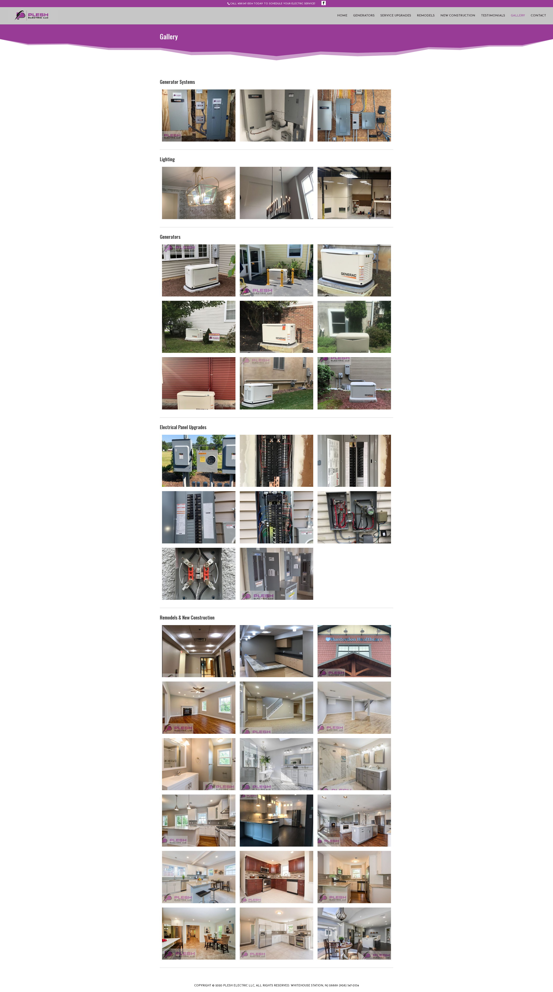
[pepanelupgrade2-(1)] (276, 486)
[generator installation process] (198, 295)
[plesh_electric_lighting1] (354, 218)
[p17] (276, 958)
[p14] (276, 902)
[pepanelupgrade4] (198, 542)
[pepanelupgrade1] (198, 486)
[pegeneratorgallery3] (354, 295)
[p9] (354, 789)
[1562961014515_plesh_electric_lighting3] (198, 218)
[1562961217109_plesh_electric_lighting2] (276, 218)
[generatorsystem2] (354, 140)
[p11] (276, 845)
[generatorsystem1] (276, 140)
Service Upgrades (395, 15)
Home (342, 15)
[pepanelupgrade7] (198, 599)
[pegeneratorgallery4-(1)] (198, 352)
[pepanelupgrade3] (354, 486)
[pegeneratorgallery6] (354, 352)
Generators (364, 15)
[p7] (198, 789)
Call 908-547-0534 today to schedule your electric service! (272, 3)
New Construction (457, 15)
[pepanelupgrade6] (354, 542)
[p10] (198, 845)
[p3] (354, 676)
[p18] (354, 958)
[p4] (198, 733)
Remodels (426, 15)
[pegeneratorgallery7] (198, 408)
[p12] (354, 845)
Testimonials (493, 15)
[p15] (354, 902)
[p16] (198, 958)
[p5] (276, 733)
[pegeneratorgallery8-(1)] (276, 408)
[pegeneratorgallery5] (276, 352)
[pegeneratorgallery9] (354, 408)
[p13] (198, 902)
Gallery (518, 15)
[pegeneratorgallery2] (276, 295)
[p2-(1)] (276, 676)
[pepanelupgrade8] (276, 599)
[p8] (276, 789)
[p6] (354, 733)
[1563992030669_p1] (198, 676)
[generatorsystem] (198, 140)
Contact (538, 15)
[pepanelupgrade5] (276, 542)
